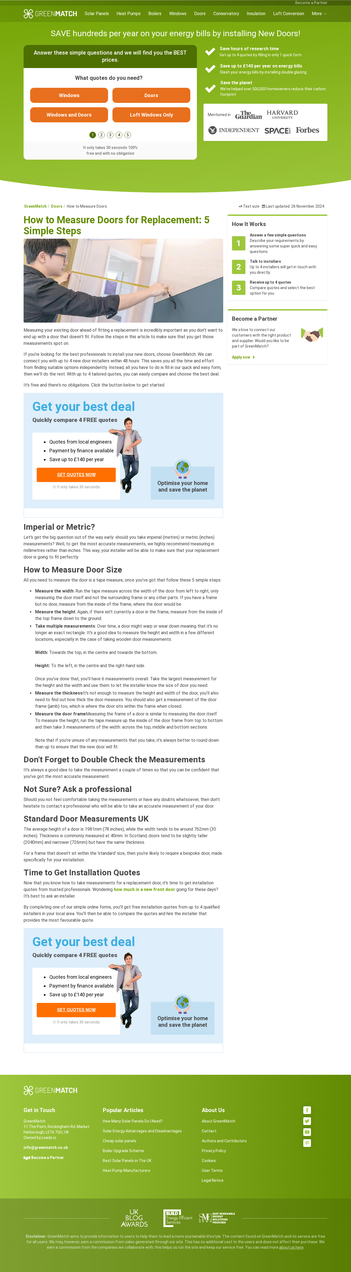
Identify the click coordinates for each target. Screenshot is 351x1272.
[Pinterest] (307, 1143)
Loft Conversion (288, 13)
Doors (200, 13)
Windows (177, 13)
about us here (291, 1247)
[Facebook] (307, 1110)
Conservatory (226, 13)
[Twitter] (307, 1121)
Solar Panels (97, 13)
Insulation (256, 13)
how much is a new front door (144, 889)
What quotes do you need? (109, 78)
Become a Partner (311, 3)
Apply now (241, 357)
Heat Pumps (129, 13)
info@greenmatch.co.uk (46, 1147)
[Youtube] (307, 1132)
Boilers (155, 13)
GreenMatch (35, 206)
